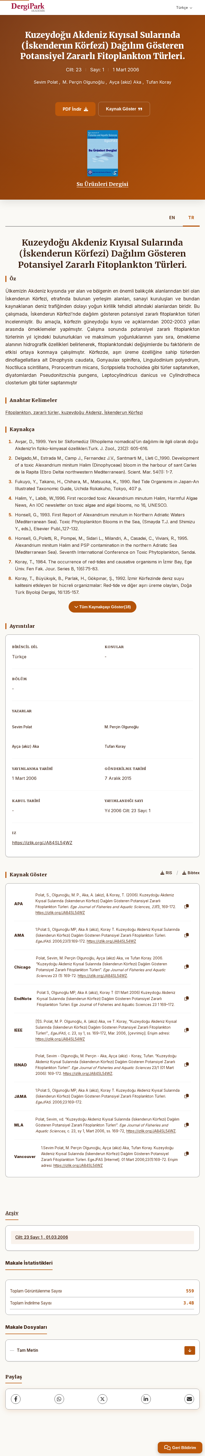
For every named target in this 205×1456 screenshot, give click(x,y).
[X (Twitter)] (102, 1399)
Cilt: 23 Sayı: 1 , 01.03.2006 (41, 1237)
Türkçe (182, 7)
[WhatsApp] (59, 1399)
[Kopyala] (186, 906)
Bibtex (194, 872)
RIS (169, 872)
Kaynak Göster (121, 109)
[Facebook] (16, 1399)
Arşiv (11, 1213)
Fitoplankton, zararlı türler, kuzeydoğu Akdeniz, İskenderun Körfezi (74, 412)
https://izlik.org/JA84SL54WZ (42, 842)
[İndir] (189, 1350)
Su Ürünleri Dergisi (102, 184)
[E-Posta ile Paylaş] (189, 1399)
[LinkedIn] (146, 1399)
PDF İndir (72, 109)
